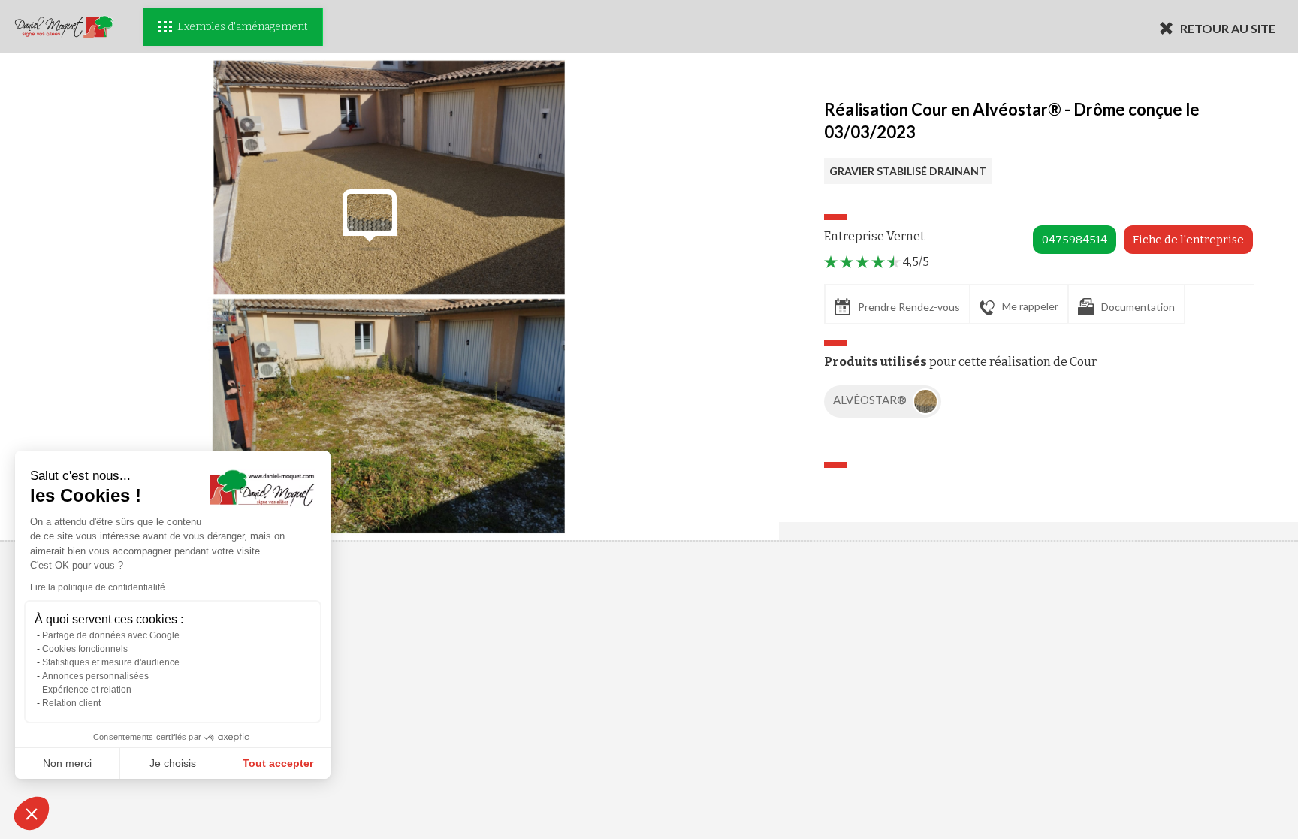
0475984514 (1074, 239)
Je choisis (172, 763)
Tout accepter (278, 763)
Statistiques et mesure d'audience (111, 662)
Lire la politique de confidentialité (97, 587)
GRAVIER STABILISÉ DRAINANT (907, 170)
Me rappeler (1030, 306)
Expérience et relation (86, 689)
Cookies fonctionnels (85, 649)
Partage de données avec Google (111, 635)
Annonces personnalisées (95, 676)
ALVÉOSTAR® (871, 399)
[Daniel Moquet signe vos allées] (64, 27)
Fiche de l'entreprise (1188, 239)
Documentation (1138, 306)
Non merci (67, 763)
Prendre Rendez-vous (909, 306)
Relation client (71, 703)
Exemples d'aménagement (242, 26)
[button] (32, 813)
